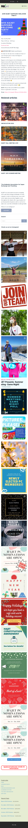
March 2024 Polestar (6, 801)
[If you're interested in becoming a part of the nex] (14, 665)
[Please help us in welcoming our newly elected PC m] (14, 480)
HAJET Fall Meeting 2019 (9, 143)
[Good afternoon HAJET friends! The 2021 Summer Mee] (14, 401)
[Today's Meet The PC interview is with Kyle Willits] (14, 243)
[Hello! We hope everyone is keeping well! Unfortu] (14, 533)
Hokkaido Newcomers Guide (8, 788)
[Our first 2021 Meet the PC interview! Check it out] (14, 349)
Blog (2, 786)
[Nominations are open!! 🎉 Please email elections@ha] (14, 718)
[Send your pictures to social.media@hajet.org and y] (14, 428)
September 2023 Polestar (7, 816)
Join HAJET (6, 210)
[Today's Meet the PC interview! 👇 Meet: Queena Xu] (14, 322)
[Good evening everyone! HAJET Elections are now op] (14, 507)
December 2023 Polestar (7, 805)
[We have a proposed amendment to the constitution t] (14, 639)
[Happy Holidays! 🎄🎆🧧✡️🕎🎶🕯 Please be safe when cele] (14, 612)
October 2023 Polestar (7, 812)
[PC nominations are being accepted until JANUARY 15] (14, 559)
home (2, 782)
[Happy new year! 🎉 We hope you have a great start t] (14, 586)
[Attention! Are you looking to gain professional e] (14, 296)
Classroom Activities (6, 789)
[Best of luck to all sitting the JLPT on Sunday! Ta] (14, 691)
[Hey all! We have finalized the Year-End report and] (14, 454)
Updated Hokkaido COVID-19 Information (14, 767)
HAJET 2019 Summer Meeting (11, 173)
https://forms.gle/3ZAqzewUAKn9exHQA (16, 92)
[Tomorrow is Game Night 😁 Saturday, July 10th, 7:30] (14, 375)
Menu (25, 6)
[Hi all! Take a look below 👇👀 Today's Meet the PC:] (14, 270)
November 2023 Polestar (7, 808)
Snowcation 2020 (7, 123)
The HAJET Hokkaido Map (7, 791)
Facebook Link (5, 45)
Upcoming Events (5, 784)
